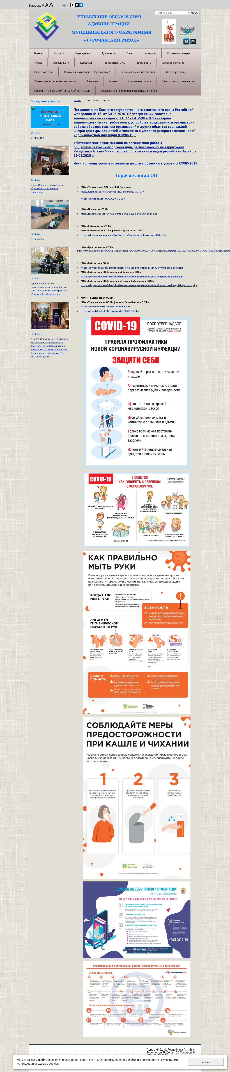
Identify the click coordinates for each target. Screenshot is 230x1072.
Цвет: (66, 4)
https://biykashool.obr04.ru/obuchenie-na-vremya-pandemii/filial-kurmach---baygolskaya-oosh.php (139, 285)
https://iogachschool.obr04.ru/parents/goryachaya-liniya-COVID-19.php (119, 213)
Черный (77, 5)
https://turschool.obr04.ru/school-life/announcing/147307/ (112, 191)
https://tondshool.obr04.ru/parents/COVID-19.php (110, 311)
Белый (72, 5)
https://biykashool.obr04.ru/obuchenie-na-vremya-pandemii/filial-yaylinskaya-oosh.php (132, 276)
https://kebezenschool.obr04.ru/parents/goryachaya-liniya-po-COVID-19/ (123, 235)
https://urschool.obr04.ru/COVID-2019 (103, 198)
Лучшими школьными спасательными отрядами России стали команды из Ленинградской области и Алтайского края (49, 289)
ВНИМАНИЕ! (37, 138)
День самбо (37, 239)
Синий (81, 5)
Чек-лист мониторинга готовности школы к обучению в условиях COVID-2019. (136, 163)
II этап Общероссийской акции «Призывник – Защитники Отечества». (47, 188)
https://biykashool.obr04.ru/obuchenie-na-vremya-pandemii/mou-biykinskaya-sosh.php (132, 267)
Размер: (35, 5)
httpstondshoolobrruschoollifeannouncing (105, 306)
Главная (77, 100)
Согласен (206, 1062)
